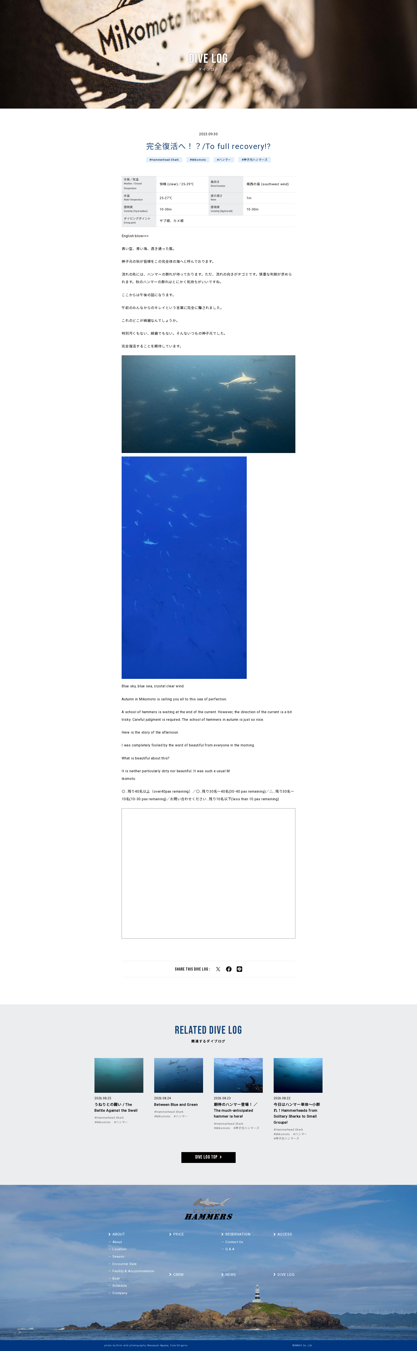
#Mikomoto (198, 159)
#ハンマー (224, 159)
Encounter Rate (125, 1264)
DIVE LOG (283, 9)
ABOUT (237, 9)
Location (119, 1249)
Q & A (230, 1249)
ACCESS (316, 9)
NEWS (266, 9)
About (117, 1242)
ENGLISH (360, 9)
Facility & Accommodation (133, 1271)
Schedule (120, 1286)
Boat (116, 1278)
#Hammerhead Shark (164, 159)
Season (118, 1256)
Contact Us (234, 1242)
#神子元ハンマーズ (254, 159)
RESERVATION (337, 9)
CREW (252, 9)
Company (120, 1293)
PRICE (300, 9)
